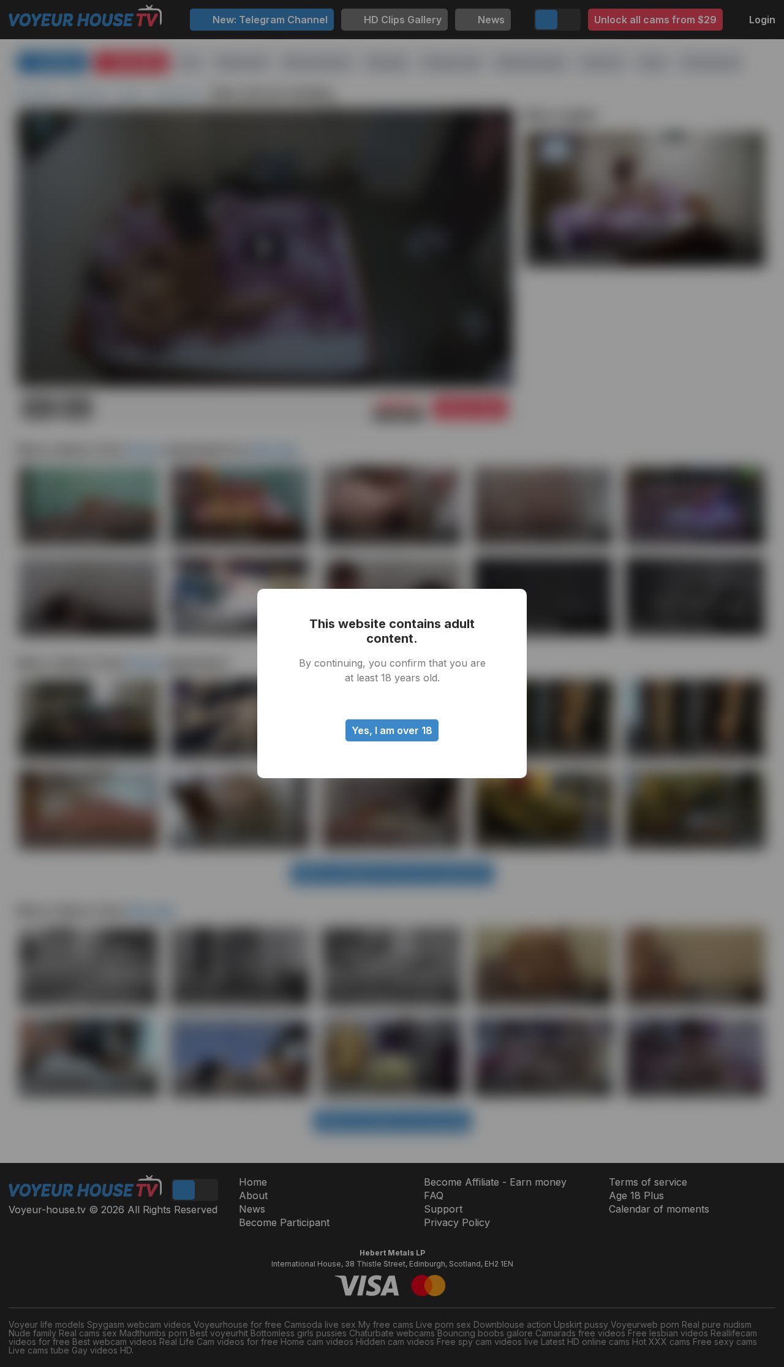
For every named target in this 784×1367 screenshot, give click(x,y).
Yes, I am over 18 (392, 730)
